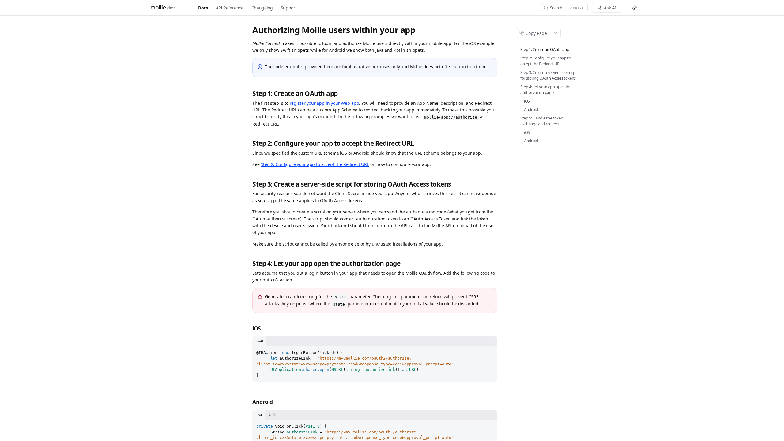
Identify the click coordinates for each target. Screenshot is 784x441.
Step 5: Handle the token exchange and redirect (541, 121)
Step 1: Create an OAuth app (544, 49)
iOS (527, 101)
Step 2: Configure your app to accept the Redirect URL (315, 164)
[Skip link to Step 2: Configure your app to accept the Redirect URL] (249, 143)
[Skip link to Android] (249, 402)
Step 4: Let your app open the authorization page (545, 90)
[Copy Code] (490, 351)
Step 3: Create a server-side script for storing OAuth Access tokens (548, 75)
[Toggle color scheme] (634, 8)
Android (531, 109)
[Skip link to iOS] (249, 328)
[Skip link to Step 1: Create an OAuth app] (249, 93)
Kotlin (272, 415)
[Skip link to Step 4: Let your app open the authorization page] (249, 263)
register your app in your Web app (324, 103)
